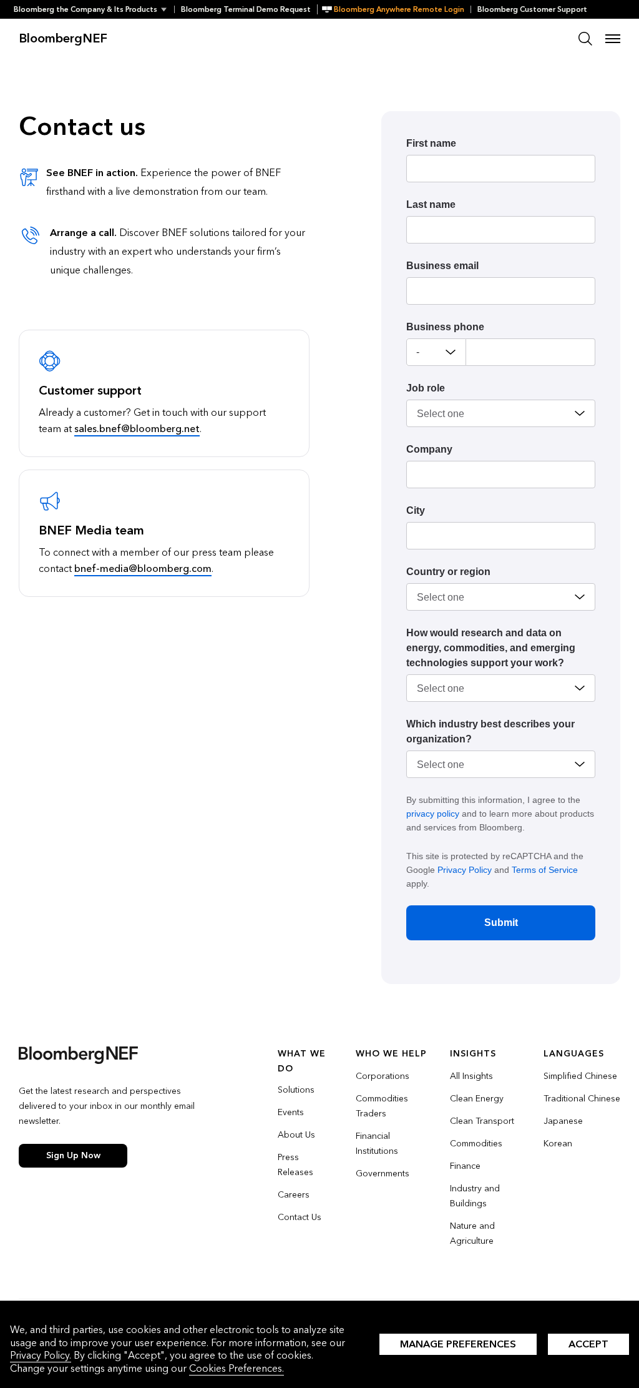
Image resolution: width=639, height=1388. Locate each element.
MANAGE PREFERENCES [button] (458, 1344)
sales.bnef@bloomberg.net (137, 428)
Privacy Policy (464, 870)
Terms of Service (545, 870)
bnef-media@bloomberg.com (143, 568)
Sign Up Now (73, 1155)
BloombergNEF (63, 39)
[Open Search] (585, 38)
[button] (94, 9)
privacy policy (432, 814)
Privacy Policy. (40, 1355)
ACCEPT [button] (588, 1344)
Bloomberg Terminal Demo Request (246, 9)
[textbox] (530, 352)
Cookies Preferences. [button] (236, 1368)
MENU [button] (612, 38)
